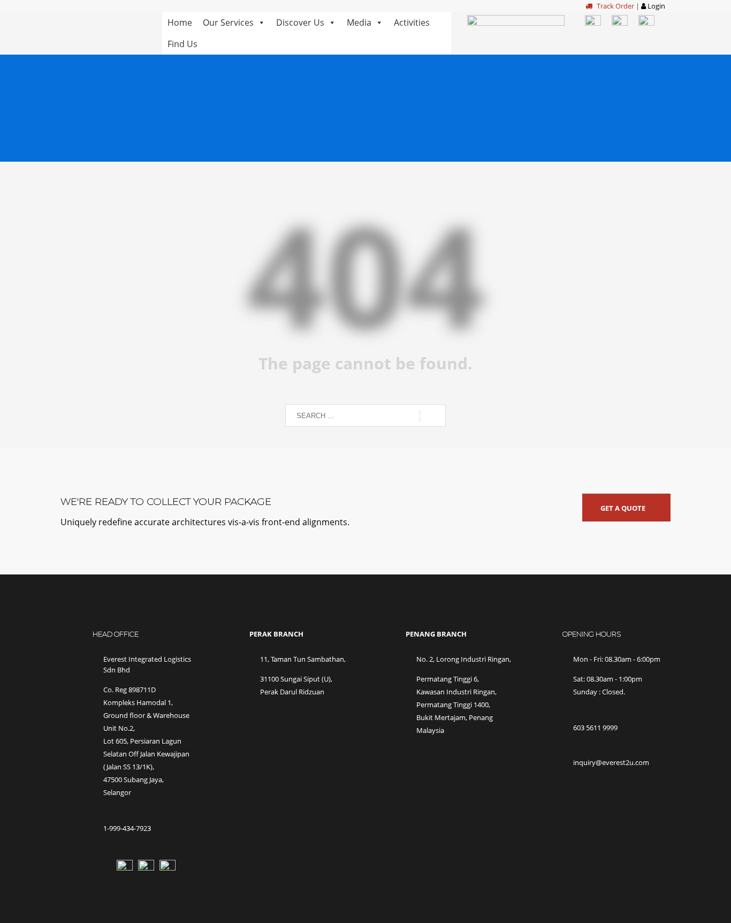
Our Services (228, 22)
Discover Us (300, 22)
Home (179, 22)
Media (359, 22)
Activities (412, 22)
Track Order (614, 6)
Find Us (182, 44)
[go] (433, 416)
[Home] (103, 28)
